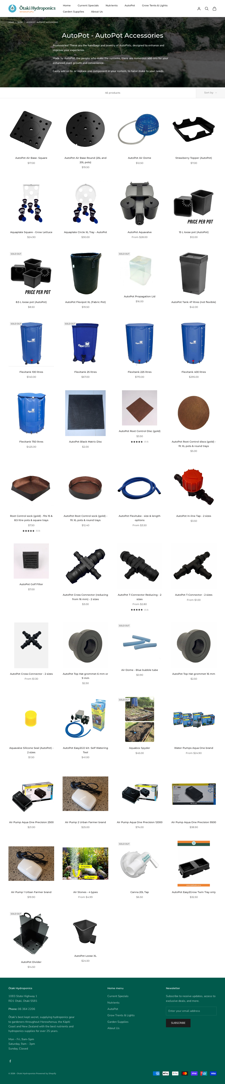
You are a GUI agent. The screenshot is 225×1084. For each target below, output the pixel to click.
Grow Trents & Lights (121, 1015)
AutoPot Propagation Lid (139, 296)
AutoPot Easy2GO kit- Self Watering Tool (85, 750)
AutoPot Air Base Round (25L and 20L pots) (86, 160)
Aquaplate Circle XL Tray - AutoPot (85, 232)
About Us (97, 11)
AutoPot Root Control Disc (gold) (139, 431)
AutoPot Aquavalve (140, 232)
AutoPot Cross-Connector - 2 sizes (31, 673)
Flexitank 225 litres (140, 372)
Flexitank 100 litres (31, 372)
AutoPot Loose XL (85, 955)
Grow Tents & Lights (155, 5)
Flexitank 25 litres (85, 372)
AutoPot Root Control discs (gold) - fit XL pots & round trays (194, 443)
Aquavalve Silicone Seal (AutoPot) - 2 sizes (31, 750)
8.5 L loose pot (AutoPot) (31, 302)
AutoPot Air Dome (139, 157)
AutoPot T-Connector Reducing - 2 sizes (139, 597)
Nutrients (112, 5)
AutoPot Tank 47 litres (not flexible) (193, 302)
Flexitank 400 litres (194, 372)
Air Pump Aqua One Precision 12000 (139, 822)
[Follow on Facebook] (10, 1061)
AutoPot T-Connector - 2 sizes (193, 594)
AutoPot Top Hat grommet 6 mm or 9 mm (85, 676)
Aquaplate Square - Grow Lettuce (31, 232)
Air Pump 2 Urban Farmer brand (85, 822)
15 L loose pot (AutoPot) (194, 232)
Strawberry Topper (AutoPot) (193, 157)
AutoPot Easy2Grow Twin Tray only (194, 892)
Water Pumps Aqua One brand (193, 748)
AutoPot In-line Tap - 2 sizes (193, 516)
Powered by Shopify (46, 1073)
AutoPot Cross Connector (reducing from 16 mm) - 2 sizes (85, 597)
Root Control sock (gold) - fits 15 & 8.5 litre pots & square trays (31, 518)
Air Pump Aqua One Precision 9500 (193, 822)
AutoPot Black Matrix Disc (85, 441)
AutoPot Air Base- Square (31, 157)
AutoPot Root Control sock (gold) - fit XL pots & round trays (85, 518)
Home (67, 5)
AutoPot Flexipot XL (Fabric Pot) (85, 302)
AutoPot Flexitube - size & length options (139, 518)
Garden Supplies (73, 11)
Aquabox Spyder (139, 748)
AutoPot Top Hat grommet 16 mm (193, 673)
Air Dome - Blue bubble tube (139, 670)
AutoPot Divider (31, 962)
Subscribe (178, 1023)
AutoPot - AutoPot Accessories (42, 22)
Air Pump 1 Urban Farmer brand (31, 892)
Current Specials (88, 5)
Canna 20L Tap (139, 892)
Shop (20, 22)
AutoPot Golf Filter (31, 584)
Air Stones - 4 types (85, 892)
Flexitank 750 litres (31, 441)
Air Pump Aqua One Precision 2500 (31, 822)
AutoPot (130, 5)
